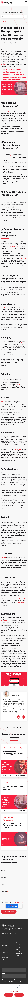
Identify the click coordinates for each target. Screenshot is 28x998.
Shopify (23, 343)
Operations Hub (13, 246)
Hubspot (4, 21)
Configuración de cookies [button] (14, 991)
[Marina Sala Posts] (23, 717)
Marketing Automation (9, 820)
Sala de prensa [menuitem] (5, 957)
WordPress (4, 308)
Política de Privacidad (20, 902)
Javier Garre (21, 848)
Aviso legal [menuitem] (18, 947)
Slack (2, 401)
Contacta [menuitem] (4, 959)
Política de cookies (20, 958)
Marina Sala (21, 775)
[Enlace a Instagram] (5, 933)
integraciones (7, 112)
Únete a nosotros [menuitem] (5, 954)
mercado (23, 258)
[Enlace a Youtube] (3, 933)
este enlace (21, 602)
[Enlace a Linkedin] (8, 933)
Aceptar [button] (9, 994)
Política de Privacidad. (10, 983)
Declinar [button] (19, 994)
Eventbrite (22, 599)
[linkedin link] (18, 717)
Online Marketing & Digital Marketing (13, 748)
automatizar (15, 167)
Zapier (19, 384)
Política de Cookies (4, 989)
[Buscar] (25, 16)
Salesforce (18, 449)
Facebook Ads (5, 489)
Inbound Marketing (8, 817)
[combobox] (12, 16)
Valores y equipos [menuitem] (6, 952)
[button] (26, 2)
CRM (11, 156)
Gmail (8, 529)
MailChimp (4, 620)
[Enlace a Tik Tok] (15, 933)
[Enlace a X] (13, 933)
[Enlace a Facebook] (10, 933)
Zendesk (3, 557)
